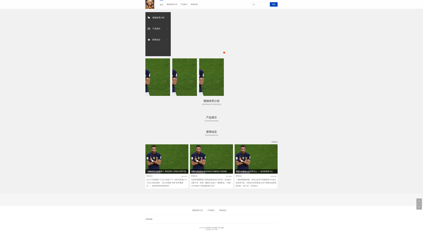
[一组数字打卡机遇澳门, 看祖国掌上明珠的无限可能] (157, 77)
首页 (161, 5)
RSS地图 (214, 228)
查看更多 (274, 142)
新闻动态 (194, 4)
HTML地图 (220, 228)
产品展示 (183, 4)
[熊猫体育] (149, 4)
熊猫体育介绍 (172, 4)
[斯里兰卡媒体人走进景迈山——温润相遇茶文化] (184, 77)
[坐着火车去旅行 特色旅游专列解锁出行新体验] (211, 77)
